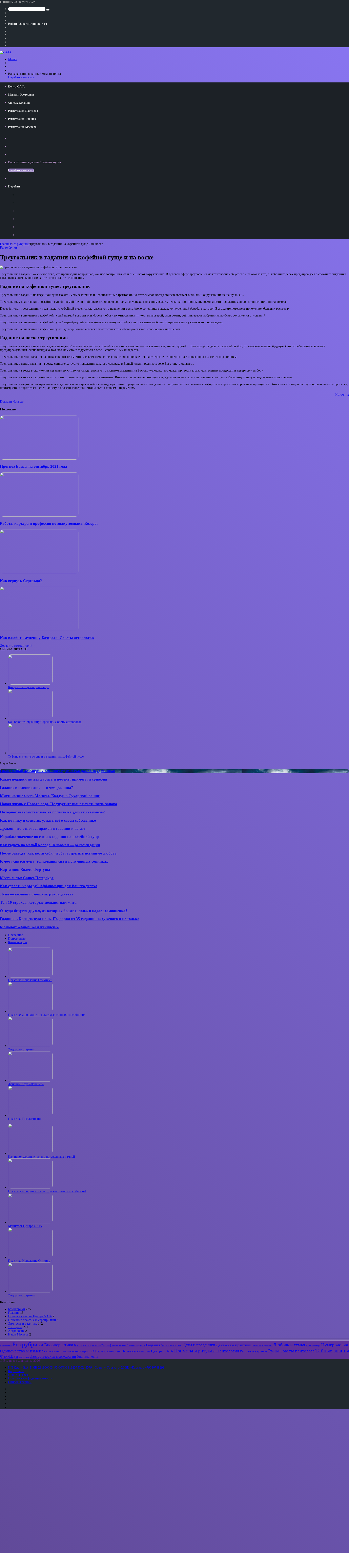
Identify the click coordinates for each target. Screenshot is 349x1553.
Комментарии (17, 942)
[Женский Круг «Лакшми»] (30, 1080)
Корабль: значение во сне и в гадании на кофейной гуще (49, 837)
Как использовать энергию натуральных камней (41, 1156)
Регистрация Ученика (22, 118)
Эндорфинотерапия (21, 1049)
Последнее (15, 935)
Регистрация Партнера (23, 110)
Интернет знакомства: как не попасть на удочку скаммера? (52, 812)
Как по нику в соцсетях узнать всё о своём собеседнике (48, 820)
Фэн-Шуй (9, 1356)
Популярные (16, 938)
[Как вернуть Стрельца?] (39, 573)
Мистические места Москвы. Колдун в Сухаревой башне (50, 796)
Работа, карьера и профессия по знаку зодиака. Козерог (49, 523)
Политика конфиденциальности (30, 1378)
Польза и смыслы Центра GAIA (30, 1316)
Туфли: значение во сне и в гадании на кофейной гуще (46, 756)
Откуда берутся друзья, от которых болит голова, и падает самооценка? (63, 911)
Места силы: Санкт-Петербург (27, 878)
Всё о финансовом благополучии (123, 1345)
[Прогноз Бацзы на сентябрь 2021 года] (39, 458)
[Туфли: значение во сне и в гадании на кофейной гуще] (30, 753)
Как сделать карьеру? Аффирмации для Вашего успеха (48, 886)
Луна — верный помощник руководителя (36, 894)
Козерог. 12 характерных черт (28, 687)
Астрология (16, 1330)
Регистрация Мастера (22, 126)
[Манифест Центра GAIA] (30, 1222)
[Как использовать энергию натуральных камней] (30, 1153)
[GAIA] (6, 52)
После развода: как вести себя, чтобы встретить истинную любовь (58, 853)
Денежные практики (233, 1345)
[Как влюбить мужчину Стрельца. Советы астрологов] (30, 718)
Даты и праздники (199, 1345)
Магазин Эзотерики (21, 94)
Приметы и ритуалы (194, 1350)
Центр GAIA (16, 86)
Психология (227, 1351)
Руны (273, 1350)
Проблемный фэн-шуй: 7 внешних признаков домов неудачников (57, 771)
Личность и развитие (22, 1323)
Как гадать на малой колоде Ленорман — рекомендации (50, 845)
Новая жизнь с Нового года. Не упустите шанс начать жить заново (58, 804)
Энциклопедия (87, 1356)
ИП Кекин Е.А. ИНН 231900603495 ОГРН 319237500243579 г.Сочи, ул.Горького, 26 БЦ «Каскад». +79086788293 (86, 1367)
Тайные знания (332, 1351)
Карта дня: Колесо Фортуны (25, 869)
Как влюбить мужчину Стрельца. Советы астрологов (45, 721)
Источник (342, 394)
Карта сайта (16, 1371)
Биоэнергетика (58, 1344)
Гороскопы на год (171, 1345)
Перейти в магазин (21, 77)
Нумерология (334, 1344)
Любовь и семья (289, 1344)
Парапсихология (108, 1351)
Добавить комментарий (16, 645)
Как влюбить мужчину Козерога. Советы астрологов (47, 638)
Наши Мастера (18, 1334)
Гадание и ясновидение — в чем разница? (36, 787)
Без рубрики (20, 244)
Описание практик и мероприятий (32, 1320)
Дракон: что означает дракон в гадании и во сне (42, 828)
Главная (5, 244)
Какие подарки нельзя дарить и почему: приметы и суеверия (53, 779)
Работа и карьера (253, 1351)
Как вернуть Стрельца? (21, 581)
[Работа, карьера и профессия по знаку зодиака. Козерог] (39, 515)
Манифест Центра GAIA (25, 1226)
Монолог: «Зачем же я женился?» (29, 927)
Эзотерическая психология (53, 1356)
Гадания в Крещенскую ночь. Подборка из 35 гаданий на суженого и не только (69, 919)
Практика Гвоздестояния (25, 1118)
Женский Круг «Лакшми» (26, 1084)
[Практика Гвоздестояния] (30, 1115)
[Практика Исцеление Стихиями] (30, 976)
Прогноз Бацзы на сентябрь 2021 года (33, 466)
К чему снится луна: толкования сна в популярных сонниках (54, 861)
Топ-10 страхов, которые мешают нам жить (38, 902)
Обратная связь (18, 1374)
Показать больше (11, 401)
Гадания (13, 1312)
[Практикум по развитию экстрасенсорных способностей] (30, 1011)
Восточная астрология (87, 1345)
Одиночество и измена (21, 1351)
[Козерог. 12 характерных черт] (30, 683)
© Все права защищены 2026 (20, 1360)
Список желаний (19, 102)
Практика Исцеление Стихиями (30, 980)
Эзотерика (15, 1327)
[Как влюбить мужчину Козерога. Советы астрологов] (39, 630)
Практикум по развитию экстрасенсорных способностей (47, 1014)
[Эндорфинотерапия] (30, 1045)
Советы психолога (297, 1351)
